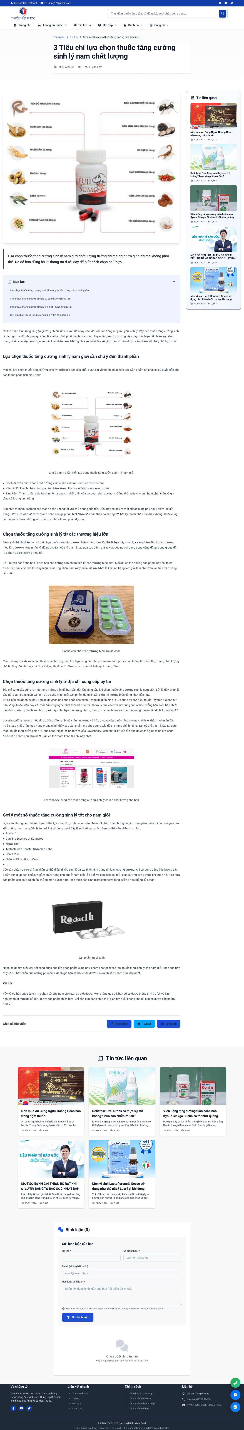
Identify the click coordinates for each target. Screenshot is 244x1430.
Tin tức (83, 25)
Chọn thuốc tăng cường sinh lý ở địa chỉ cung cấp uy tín (41, 306)
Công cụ (159, 25)
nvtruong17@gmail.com (208, 1405)
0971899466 (203, 1399)
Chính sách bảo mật (141, 1398)
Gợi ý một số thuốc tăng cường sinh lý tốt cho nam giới (40, 315)
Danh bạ (134, 25)
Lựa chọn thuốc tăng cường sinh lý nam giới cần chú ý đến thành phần (49, 290)
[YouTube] (226, 3)
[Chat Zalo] (235, 1395)
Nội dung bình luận (73, 1281)
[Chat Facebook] (235, 1407)
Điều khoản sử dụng (141, 1393)
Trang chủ (24, 25)
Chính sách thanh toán (142, 1403)
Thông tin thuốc (53, 25)
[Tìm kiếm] (222, 14)
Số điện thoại (131, 1250)
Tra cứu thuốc (80, 1393)
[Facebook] (220, 3)
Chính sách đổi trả (140, 1408)
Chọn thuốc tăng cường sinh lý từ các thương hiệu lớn (40, 298)
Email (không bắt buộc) (75, 1266)
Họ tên (66, 1250)
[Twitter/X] (232, 3)
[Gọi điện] (235, 1383)
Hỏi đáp (108, 25)
